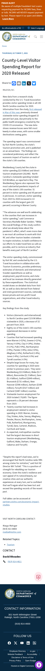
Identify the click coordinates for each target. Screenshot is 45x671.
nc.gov (32, 651)
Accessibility (32, 654)
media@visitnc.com (12, 532)
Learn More (8, 18)
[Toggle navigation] (41, 37)
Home (4, 46)
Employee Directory (18, 651)
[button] (34, 37)
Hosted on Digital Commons (22, 666)
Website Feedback (15, 654)
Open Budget (30, 661)
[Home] (16, 33)
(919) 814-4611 (15, 561)
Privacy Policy (15, 661)
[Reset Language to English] (29, 28)
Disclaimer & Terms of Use (23, 657)
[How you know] (23, 28)
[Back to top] (38, 577)
